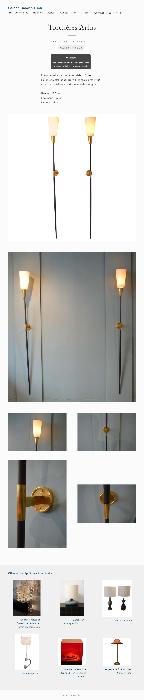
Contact (99, 12)
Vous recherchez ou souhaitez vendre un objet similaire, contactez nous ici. (71, 61)
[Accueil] (10, 12)
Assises (51, 12)
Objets (64, 12)
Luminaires (21, 12)
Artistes (85, 12)
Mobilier (38, 12)
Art (74, 12)
